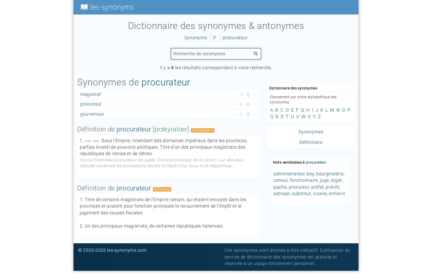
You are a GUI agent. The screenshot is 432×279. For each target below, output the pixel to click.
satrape (282, 193)
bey (310, 173)
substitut (301, 193)
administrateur (289, 173)
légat (336, 180)
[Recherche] (256, 53)
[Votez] (241, 95)
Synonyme (195, 37)
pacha (280, 187)
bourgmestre (330, 173)
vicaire (320, 193)
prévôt (332, 187)
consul (281, 180)
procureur (299, 187)
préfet (317, 187)
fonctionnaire (304, 180)
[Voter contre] (255, 95)
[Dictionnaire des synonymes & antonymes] (106, 6)
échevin (337, 193)
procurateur (235, 37)
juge (324, 180)
